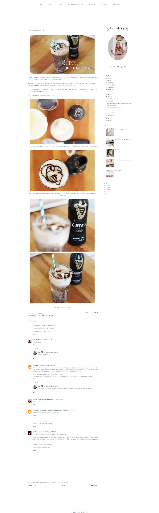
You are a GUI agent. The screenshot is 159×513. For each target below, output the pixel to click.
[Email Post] (42, 313)
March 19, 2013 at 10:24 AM (48, 431)
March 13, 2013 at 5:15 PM (51, 386)
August (109, 89)
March (109, 101)
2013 (107, 80)
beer (33, 315)
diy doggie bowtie (111, 105)
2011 (107, 120)
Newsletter (116, 4)
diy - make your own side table (123, 139)
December (110, 82)
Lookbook (92, 4)
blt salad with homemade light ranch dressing (119, 103)
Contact (104, 4)
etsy (107, 193)
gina (39, 352)
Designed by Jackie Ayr (79, 512)
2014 (107, 78)
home (107, 183)
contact (108, 187)
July (109, 91)
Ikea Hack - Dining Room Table (123, 160)
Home (40, 4)
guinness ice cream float (113, 107)
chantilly (35, 339)
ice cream (44, 315)
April (109, 98)
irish (49, 315)
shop (107, 191)
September (110, 87)
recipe (51, 315)
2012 (107, 118)
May (109, 96)
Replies (37, 348)
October (110, 85)
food (36, 315)
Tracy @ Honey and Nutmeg (41, 399)
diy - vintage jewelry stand (121, 129)
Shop (60, 4)
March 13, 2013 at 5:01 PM (48, 365)
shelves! (117, 149)
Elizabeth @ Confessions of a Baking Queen (45, 410)
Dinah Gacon (36, 431)
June (109, 94)
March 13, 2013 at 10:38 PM (66, 410)
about (107, 185)
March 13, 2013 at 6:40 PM (56, 399)
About (50, 4)
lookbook (108, 189)
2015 (107, 76)
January (110, 115)
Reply (34, 334)
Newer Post (32, 485)
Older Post (93, 485)
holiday (40, 315)
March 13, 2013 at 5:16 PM (51, 352)
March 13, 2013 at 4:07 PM (47, 325)
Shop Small (117, 170)
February (110, 113)
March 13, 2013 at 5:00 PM (45, 339)
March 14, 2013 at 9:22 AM (47, 421)
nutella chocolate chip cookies (115, 110)
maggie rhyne (37, 365)
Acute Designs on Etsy (75, 4)
